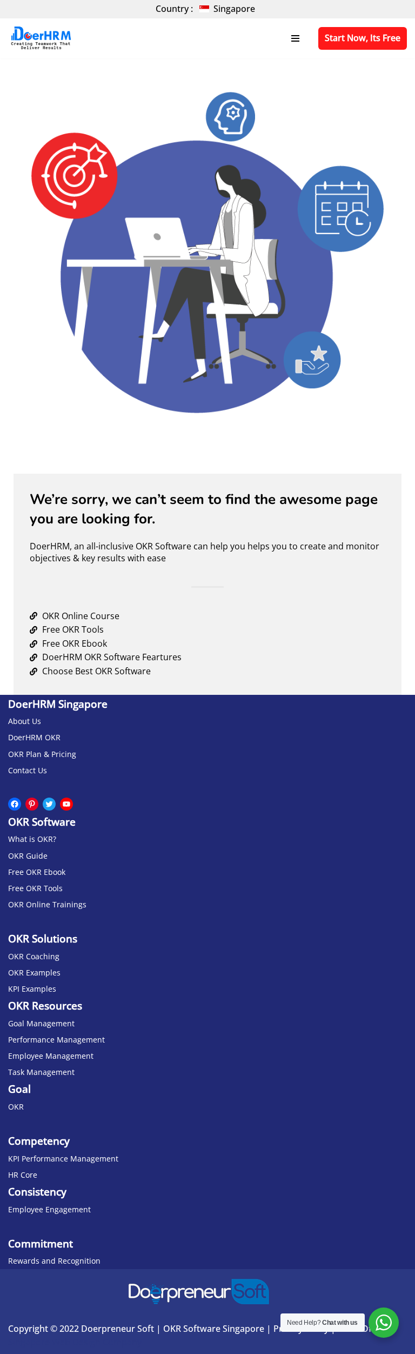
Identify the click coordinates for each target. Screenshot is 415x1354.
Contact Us (27, 770)
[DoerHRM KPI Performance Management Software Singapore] (40, 38)
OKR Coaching (33, 956)
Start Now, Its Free (362, 38)
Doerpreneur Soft (117, 1329)
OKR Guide (28, 856)
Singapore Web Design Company (75, 1342)
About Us (24, 721)
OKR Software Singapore (213, 1329)
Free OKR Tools (35, 888)
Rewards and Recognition (54, 1261)
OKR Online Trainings (47, 904)
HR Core (22, 1175)
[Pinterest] (31, 804)
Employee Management (50, 1056)
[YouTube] (66, 804)
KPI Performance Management (63, 1158)
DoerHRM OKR (34, 737)
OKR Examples (34, 972)
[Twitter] (49, 804)
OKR (16, 1106)
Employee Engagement (49, 1209)
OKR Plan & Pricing (42, 754)
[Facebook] (14, 804)
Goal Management (41, 1023)
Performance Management (56, 1039)
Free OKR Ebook (36, 872)
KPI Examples (32, 989)
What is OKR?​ (32, 839)
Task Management (41, 1072)
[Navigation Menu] (295, 38)
